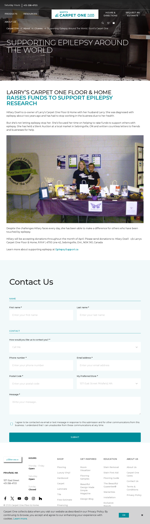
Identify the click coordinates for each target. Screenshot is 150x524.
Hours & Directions (110, 14)
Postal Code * (16, 376)
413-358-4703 (31, 5)
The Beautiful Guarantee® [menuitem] (111, 485)
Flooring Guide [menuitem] (111, 478)
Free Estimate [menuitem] (64, 499)
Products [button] (11, 13)
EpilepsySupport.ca (66, 249)
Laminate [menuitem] (62, 489)
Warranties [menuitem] (109, 492)
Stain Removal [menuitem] (111, 467)
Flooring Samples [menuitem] (84, 477)
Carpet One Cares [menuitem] (133, 474)
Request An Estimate (133, 14)
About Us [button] (10, 22)
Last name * (83, 307)
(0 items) (114, 23)
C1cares (39, 28)
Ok (123, 515)
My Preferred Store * (87, 376)
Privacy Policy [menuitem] (134, 495)
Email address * (84, 358)
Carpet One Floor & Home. (25, 505)
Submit (75, 437)
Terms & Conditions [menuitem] (132, 488)
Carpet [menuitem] (60, 483)
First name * (15, 307)
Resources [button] (30, 13)
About (26, 28)
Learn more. (20, 518)
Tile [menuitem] (59, 494)
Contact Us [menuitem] (132, 481)
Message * (14, 394)
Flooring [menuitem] (61, 467)
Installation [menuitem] (110, 497)
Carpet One (12, 28)
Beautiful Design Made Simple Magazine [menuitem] (87, 489)
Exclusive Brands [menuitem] (109, 504)
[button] (102, 23)
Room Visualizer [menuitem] (85, 469)
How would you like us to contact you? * (29, 340)
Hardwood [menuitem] (62, 478)
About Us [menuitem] (132, 467)
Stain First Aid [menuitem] (111, 472)
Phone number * (17, 358)
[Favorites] (108, 23)
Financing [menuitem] (62, 505)
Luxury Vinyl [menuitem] (63, 472)
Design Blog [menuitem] (86, 499)
